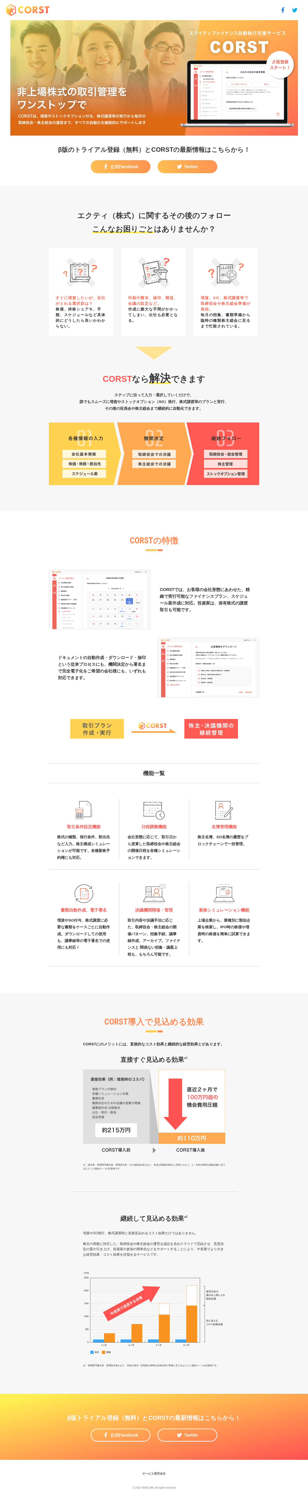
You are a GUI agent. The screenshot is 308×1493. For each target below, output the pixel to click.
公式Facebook (124, 166)
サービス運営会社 (154, 1473)
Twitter (191, 166)
